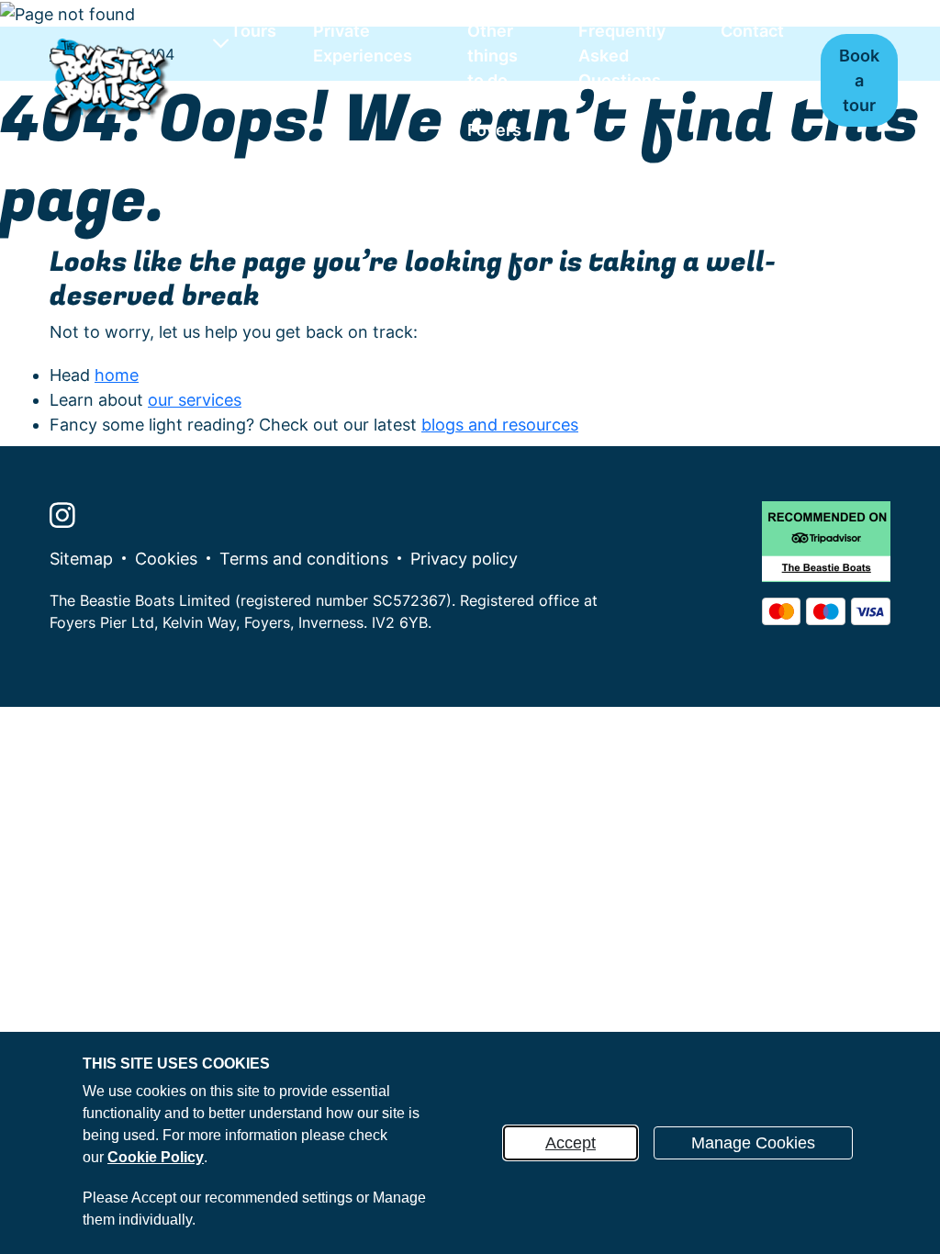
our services (194, 399)
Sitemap (81, 558)
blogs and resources (499, 424)
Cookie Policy (155, 1157)
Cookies (166, 558)
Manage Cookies (753, 1143)
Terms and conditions (303, 558)
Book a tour (859, 80)
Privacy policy (464, 558)
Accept (570, 1143)
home (117, 375)
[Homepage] (111, 80)
